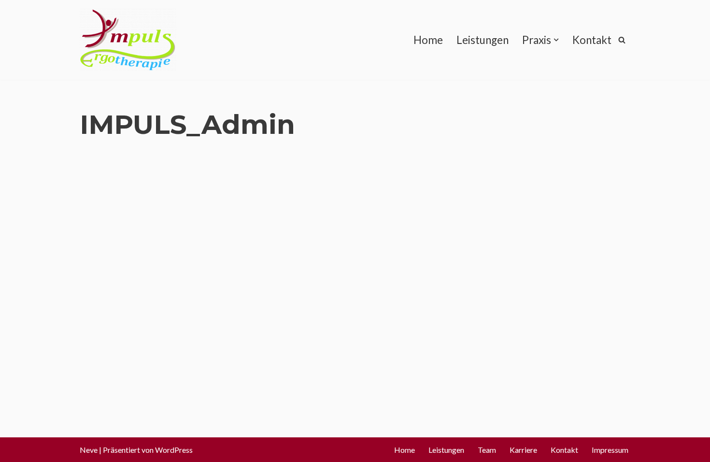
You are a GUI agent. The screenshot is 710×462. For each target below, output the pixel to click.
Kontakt (591, 39)
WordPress (174, 449)
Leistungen (482, 39)
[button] (556, 40)
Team (487, 449)
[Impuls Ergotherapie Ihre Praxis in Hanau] (128, 40)
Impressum (610, 449)
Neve (89, 449)
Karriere (523, 449)
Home (428, 39)
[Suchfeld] (621, 39)
